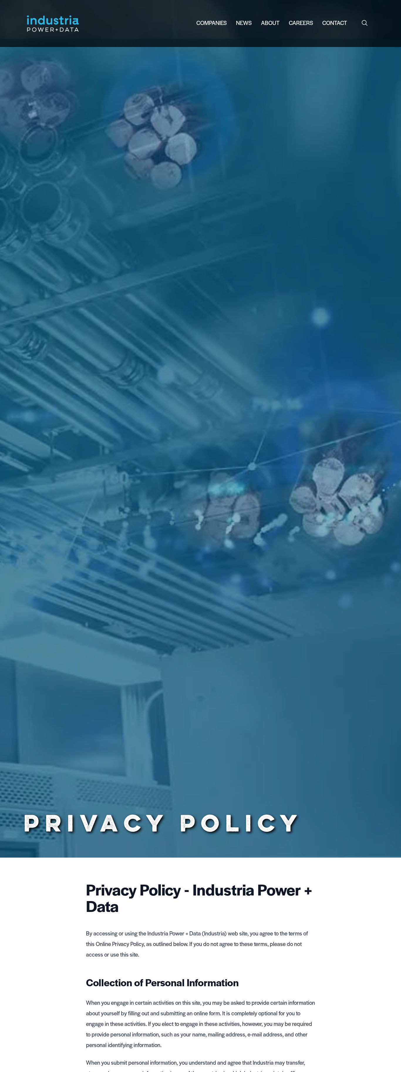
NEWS (244, 23)
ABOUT (270, 23)
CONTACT (334, 23)
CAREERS (301, 23)
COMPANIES (211, 23)
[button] (364, 22)
